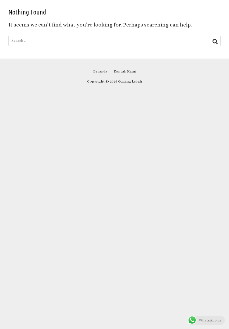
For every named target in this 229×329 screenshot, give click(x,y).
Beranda (100, 71)
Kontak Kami (125, 71)
